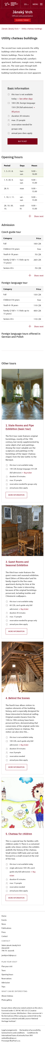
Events (4, 920)
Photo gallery (7, 1000)
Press (4, 932)
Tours (4, 970)
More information (16, 495)
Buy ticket (22, 141)
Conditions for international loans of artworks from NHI (20, 1034)
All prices (16, 111)
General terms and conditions (13, 1032)
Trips (3, 986)
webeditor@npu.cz (9, 1038)
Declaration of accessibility (30, 1030)
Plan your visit (7, 966)
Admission (6, 982)
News (4, 924)
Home (4, 916)
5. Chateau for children (19, 833)
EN (25, 4)
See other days (26, 98)
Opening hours (7, 974)
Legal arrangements (10, 1030)
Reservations (7, 978)
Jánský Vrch (22, 12)
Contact (5, 936)
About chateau (7, 996)
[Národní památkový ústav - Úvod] (11, 4)
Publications (6, 928)
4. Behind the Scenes (18, 698)
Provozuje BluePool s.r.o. (11, 1040)
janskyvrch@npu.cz (9, 955)
